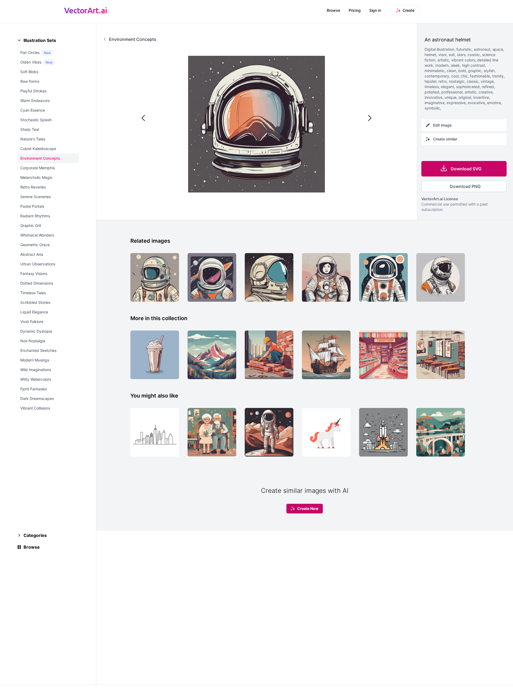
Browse (333, 10)
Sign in (375, 10)
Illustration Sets (40, 40)
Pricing (355, 10)
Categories (35, 535)
